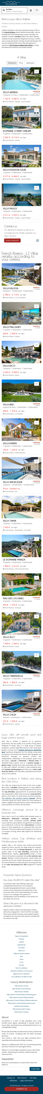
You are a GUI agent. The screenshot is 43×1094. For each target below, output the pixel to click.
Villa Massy (10, 208)
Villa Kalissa (10, 288)
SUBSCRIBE (35, 1069)
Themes (21, 939)
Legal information (26, 1081)
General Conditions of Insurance (21, 971)
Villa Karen (10, 443)
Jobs (21, 956)
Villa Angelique (12, 482)
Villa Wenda (10, 92)
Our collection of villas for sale (21, 977)
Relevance (12, 63)
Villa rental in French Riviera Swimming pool (21, 994)
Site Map (33, 1078)
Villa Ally (9, 637)
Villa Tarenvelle (13, 676)
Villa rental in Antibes (21, 992)
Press (21, 959)
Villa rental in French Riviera (21, 989)
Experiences (21, 945)
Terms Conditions (21, 968)
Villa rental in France (21, 986)
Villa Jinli (8, 404)
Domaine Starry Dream (17, 131)
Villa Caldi (9, 714)
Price (21, 63)
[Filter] (30, 10)
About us (21, 951)
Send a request (12, 240)
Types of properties (21, 936)
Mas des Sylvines (13, 598)
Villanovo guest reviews (21, 953)
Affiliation (13, 1081)
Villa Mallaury (12, 327)
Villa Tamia (9, 520)
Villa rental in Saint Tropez (21, 1009)
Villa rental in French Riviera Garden (22, 997)
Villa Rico (9, 365)
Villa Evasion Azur (14, 169)
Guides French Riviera (21, 1006)
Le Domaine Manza (14, 559)
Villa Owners (22, 1078)
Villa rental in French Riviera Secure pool (21, 1003)
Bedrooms (30, 63)
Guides (21, 942)
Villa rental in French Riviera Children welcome (21, 1000)
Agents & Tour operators (21, 974)
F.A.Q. (21, 962)
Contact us (21, 1089)
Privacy (21, 965)
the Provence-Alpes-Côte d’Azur (21, 45)
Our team (21, 948)
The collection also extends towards (18, 798)
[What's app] (37, 240)
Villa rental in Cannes (21, 1012)
